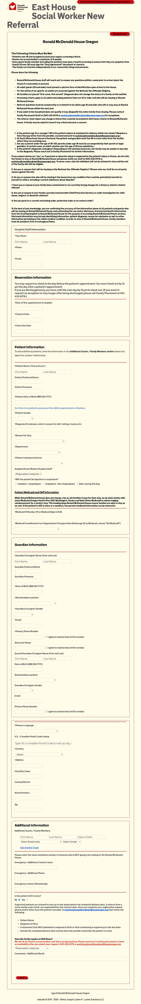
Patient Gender (23, 413)
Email (18, 258)
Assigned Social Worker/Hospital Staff (33, 469)
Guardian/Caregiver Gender (29, 608)
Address (19, 760)
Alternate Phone (23, 642)
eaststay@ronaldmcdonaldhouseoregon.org (83, 115)
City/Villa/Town (22, 771)
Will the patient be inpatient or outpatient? (37, 479)
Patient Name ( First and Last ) (30, 366)
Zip (16, 804)
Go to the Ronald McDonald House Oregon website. (105, 2)
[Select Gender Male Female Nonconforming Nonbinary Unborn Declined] (71, 841)
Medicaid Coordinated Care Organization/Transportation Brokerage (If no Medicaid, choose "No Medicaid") (68, 523)
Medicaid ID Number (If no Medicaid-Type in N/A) (39, 512)
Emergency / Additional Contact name (34, 862)
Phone (19, 247)
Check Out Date (23, 325)
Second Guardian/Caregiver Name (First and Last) (39, 653)
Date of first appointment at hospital (34, 302)
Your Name (21, 236)
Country (20, 748)
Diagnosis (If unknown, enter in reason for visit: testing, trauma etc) (49, 424)
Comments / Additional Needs (29, 953)
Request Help (119, 34)
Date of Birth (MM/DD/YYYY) (30, 586)
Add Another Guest (29, 847)
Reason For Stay (23, 435)
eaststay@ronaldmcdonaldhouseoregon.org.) (97, 136)
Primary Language (25, 725)
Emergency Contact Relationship (31, 884)
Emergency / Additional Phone (30, 873)
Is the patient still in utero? (28, 896)
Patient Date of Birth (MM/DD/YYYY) (33, 396)
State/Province (22, 793)
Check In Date (22, 314)
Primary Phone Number (27, 631)
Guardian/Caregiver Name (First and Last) (36, 555)
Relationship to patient (27, 597)
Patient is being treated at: (29, 457)
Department (22, 446)
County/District (22, 782)
